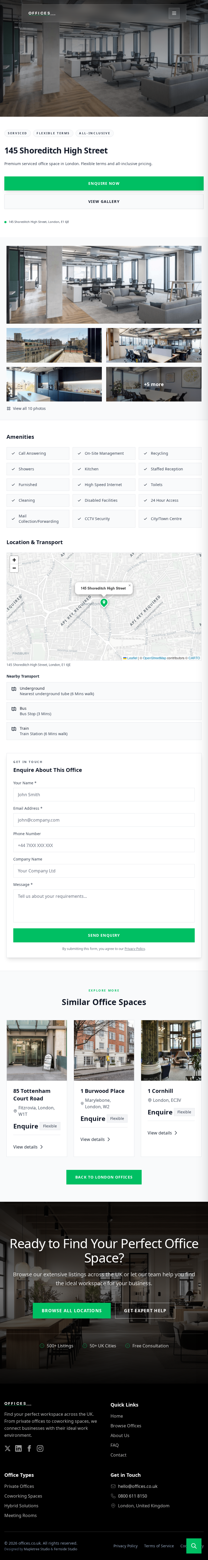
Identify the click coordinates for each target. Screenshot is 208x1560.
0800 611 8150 (132, 1496)
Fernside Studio (65, 1549)
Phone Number (27, 833)
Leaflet (131, 657)
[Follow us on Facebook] (29, 1448)
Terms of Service (159, 1545)
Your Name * (25, 782)
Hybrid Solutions (21, 1506)
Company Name (27, 859)
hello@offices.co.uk (138, 1486)
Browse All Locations (72, 1311)
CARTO (194, 657)
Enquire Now (103, 183)
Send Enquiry (104, 935)
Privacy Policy (135, 948)
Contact (118, 1455)
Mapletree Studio (37, 1549)
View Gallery (103, 201)
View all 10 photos (29, 408)
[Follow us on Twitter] (7, 1448)
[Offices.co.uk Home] (42, 13)
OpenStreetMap (154, 657)
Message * (23, 884)
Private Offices (19, 1486)
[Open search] (194, 1546)
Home (116, 1416)
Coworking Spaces (23, 1496)
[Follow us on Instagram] (40, 1448)
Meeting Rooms (20, 1515)
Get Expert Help (145, 1311)
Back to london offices (104, 1177)
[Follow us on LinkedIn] (18, 1448)
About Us (119, 1435)
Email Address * (28, 808)
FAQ (114, 1445)
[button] (104, 602)
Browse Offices (125, 1426)
